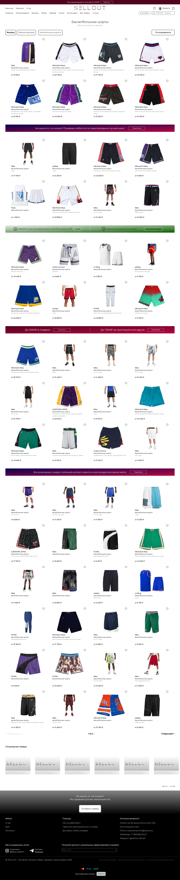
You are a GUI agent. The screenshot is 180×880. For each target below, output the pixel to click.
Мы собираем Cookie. (85, 874)
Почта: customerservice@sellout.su (136, 831)
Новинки (9, 13)
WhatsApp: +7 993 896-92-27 (133, 834)
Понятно (101, 874)
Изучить (104, 2)
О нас (28, 8)
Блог (7, 827)
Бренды (35, 13)
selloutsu (39, 852)
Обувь (44, 13)
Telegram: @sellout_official (132, 838)
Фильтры (11, 32)
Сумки (61, 13)
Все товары (85, 13)
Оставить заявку (90, 808)
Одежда (52, 13)
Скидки (95, 13)
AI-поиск (145, 13)
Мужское (20, 8)
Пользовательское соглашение (131, 860)
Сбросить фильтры (26, 32)
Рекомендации (22, 13)
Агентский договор (107, 860)
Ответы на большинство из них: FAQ (137, 823)
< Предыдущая (12, 734)
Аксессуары (72, 13)
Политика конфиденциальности (161, 860)
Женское (9, 8)
